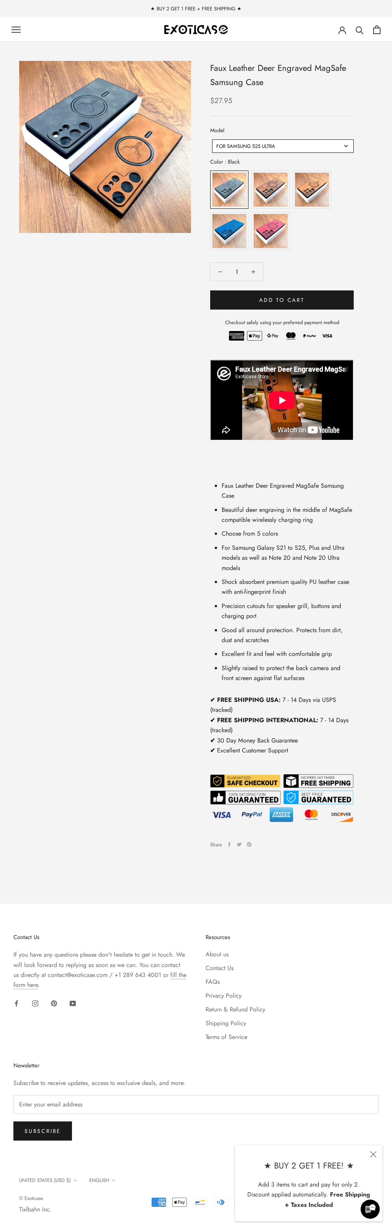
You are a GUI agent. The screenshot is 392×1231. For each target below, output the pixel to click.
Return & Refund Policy (235, 1009)
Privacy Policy (224, 995)
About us (217, 954)
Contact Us (220, 968)
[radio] (229, 189)
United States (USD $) (45, 1180)
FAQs (213, 981)
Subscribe (42, 1131)
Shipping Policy (226, 1023)
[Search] (360, 30)
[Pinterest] (249, 844)
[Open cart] (377, 29)
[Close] (373, 1154)
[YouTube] (73, 1003)
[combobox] (283, 146)
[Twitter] (239, 844)
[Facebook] (229, 844)
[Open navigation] (16, 29)
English (99, 1180)
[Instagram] (35, 1003)
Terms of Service (226, 1037)
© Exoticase (31, 1198)
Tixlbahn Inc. (35, 1209)
